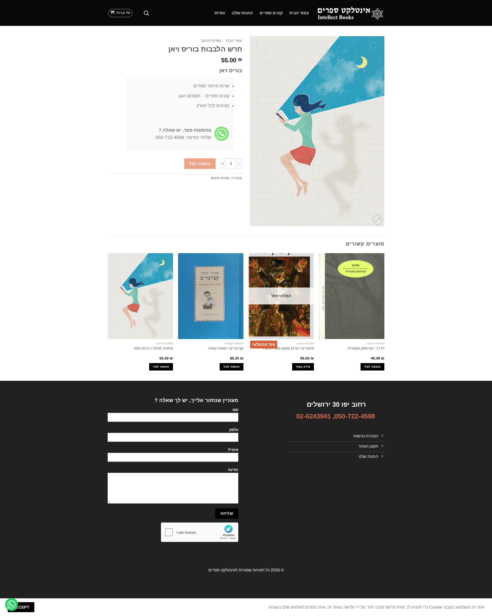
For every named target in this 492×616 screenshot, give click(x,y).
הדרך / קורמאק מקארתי (365, 348)
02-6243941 (313, 416)
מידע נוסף (303, 366)
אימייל (233, 450)
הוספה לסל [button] (372, 366)
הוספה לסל (199, 163)
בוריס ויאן (230, 70)
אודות (219, 13)
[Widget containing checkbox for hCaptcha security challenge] (199, 532)
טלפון (233, 430)
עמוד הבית (299, 13)
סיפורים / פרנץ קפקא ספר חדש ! (288, 348)
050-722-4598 (354, 416)
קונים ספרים (271, 13)
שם (235, 410)
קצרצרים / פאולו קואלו (225, 348)
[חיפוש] (146, 12)
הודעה (233, 470)
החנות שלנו (242, 13)
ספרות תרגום (211, 41)
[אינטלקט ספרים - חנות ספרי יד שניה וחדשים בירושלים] (350, 12)
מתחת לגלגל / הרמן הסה (153, 348)
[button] (120, 13)
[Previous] (384, 316)
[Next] (108, 316)
